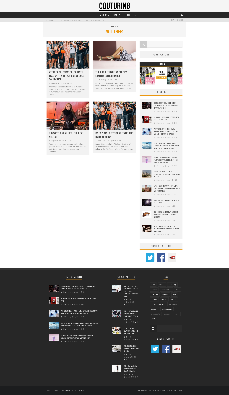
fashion (154, 289)
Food (178, 289)
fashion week (166, 289)
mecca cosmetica (158, 304)
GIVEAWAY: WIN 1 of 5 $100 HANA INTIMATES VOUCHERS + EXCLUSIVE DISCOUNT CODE (131, 291)
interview (154, 294)
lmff (174, 294)
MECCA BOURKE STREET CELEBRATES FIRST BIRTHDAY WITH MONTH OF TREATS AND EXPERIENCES (167, 188)
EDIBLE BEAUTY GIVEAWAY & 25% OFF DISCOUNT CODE (131, 331)
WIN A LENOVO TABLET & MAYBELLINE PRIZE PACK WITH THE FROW (131, 313)
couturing (172, 285)
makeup (154, 299)
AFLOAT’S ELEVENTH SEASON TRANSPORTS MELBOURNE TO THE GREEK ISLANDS (167, 174)
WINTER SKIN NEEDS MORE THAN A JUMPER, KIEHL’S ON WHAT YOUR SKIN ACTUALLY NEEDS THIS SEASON (93, 20)
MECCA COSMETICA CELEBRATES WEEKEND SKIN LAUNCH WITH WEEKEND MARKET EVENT (166, 228)
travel (177, 314)
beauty (161, 285)
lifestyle (165, 294)
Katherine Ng (55, 83)
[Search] (182, 15)
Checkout (180, 20)
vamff (153, 319)
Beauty (116, 15)
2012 (153, 285)
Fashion (103, 15)
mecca (173, 299)
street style (155, 314)
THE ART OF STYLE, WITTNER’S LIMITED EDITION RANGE (111, 74)
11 (126, 305)
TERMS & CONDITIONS (174, 390)
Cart (172, 20)
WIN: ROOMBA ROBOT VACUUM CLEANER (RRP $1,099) (131, 348)
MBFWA (164, 299)
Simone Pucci (102, 141)
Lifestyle (130, 15)
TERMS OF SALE (160, 390)
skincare (154, 309)
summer (167, 314)
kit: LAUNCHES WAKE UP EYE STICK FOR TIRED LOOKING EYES (166, 118)
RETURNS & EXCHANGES (146, 390)
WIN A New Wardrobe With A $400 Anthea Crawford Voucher (130, 368)
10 (126, 359)
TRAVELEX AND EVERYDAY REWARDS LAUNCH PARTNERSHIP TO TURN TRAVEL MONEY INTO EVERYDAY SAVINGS (166, 145)
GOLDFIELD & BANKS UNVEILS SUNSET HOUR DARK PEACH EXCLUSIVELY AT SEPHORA (166, 214)
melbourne (173, 304)
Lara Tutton (129, 374)
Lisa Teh (128, 300)
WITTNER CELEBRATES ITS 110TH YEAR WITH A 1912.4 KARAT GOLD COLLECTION (66, 75)
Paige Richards (56, 141)
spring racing (167, 309)
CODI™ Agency (79, 390)
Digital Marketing (65, 390)
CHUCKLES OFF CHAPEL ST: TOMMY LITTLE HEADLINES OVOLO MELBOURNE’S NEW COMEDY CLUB (166, 105)
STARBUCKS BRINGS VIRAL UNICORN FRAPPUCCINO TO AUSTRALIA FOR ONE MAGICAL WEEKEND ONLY (166, 160)
